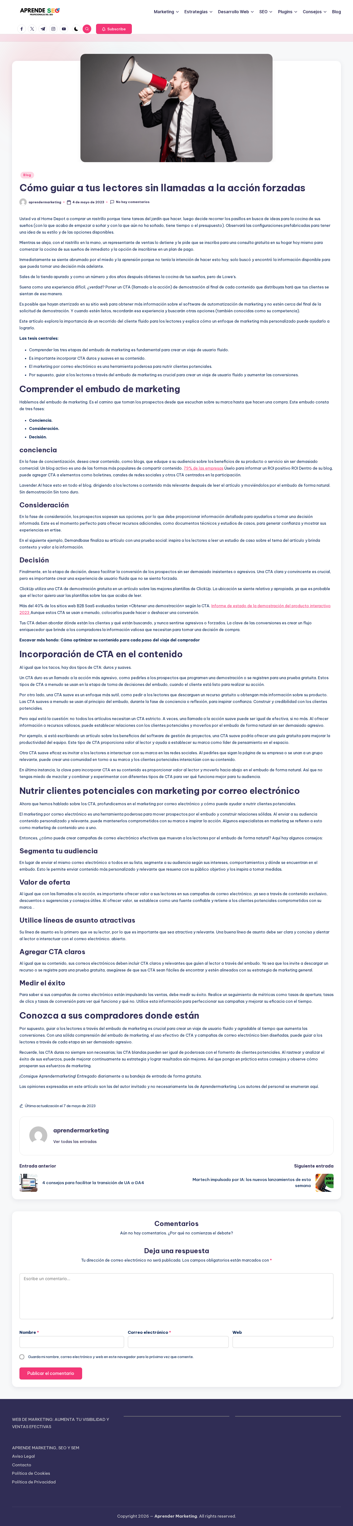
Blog (27, 175)
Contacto (21, 1465)
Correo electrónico (149, 1332)
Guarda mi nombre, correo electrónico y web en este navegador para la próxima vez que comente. (111, 1356)
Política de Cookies (31, 1473)
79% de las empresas (203, 468)
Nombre (29, 1332)
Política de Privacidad (34, 1482)
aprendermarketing (81, 1130)
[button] (114, 29)
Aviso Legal (23, 1456)
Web (237, 1332)
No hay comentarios (133, 202)
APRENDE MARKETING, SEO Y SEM (45, 1447)
